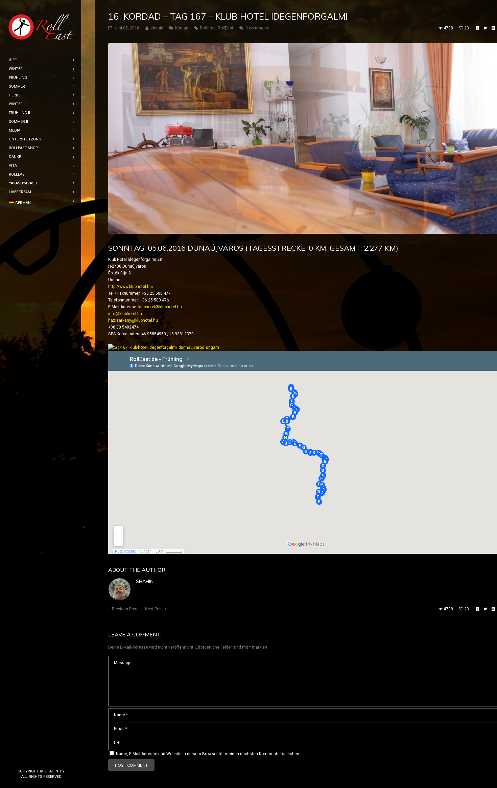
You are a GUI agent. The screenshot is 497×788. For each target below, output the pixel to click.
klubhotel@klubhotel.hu (160, 307)
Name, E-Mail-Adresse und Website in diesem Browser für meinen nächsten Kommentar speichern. (209, 753)
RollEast (225, 28)
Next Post (154, 609)
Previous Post (125, 609)
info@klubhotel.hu (125, 313)
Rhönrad (208, 28)
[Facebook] (30, 760)
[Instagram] (41, 760)
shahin (144, 581)
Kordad (181, 28)
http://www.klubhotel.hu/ (130, 286)
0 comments (257, 28)
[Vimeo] (52, 760)
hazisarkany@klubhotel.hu (133, 320)
